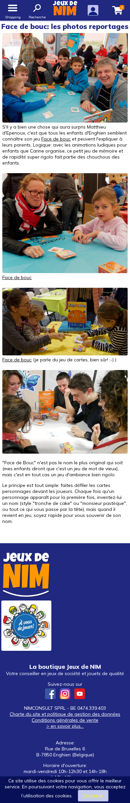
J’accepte (93, 796)
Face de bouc (56, 139)
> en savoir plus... (65, 726)
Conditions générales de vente (65, 720)
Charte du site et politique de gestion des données (65, 714)
